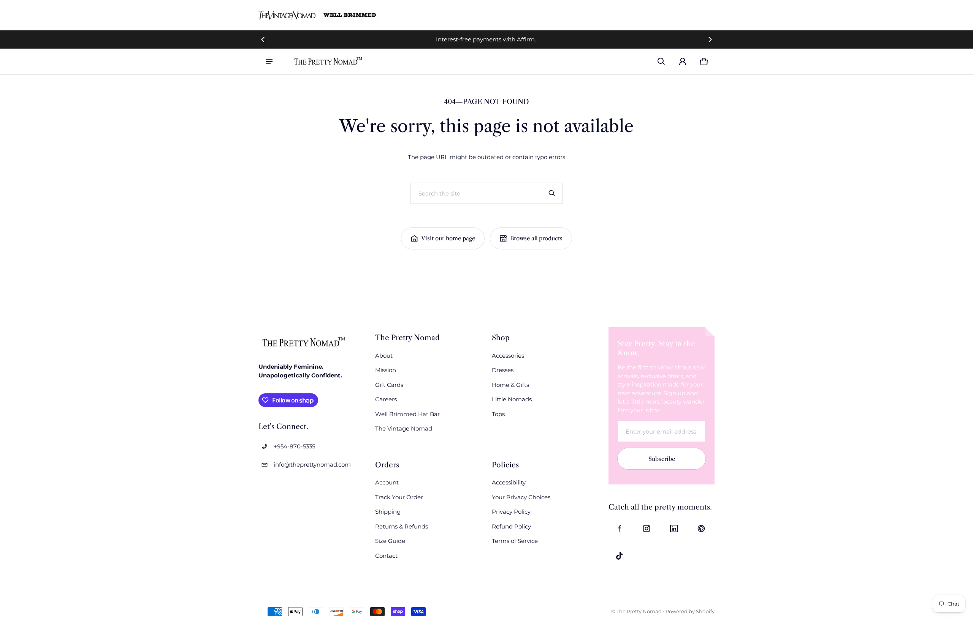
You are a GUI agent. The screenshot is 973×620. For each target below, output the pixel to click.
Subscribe (661, 458)
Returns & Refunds (401, 526)
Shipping (388, 511)
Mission (385, 370)
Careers (386, 399)
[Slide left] (263, 39)
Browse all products (536, 238)
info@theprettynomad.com (312, 464)
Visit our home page (448, 238)
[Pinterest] (701, 528)
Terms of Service (515, 540)
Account (387, 482)
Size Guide (390, 540)
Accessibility (509, 482)
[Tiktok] (619, 555)
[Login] (682, 61)
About (384, 355)
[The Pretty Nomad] (328, 61)
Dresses (502, 370)
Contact (386, 555)
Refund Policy (511, 526)
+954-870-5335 (294, 446)
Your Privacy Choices (521, 497)
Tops (498, 414)
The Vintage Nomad (403, 428)
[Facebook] (619, 528)
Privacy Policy (511, 511)
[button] (661, 61)
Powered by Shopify (690, 611)
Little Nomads (512, 399)
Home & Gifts (510, 384)
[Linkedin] (674, 528)
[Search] (552, 193)
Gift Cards (389, 384)
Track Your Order (399, 497)
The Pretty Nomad (639, 611)
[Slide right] (710, 39)
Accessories (508, 355)
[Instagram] (646, 528)
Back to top (273, 294)
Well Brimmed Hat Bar (407, 414)
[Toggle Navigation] (269, 61)
